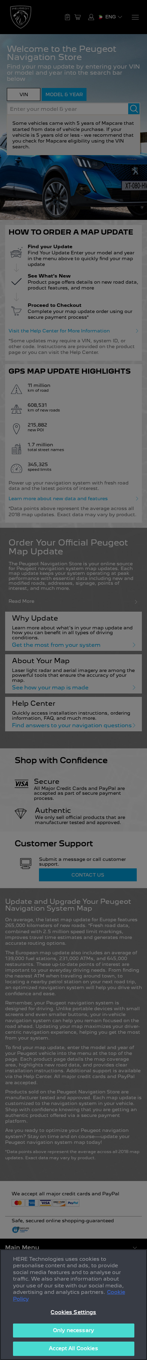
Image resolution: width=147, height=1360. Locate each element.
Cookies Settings (73, 1312)
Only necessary (73, 1330)
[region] (73, 1304)
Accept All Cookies (73, 1348)
